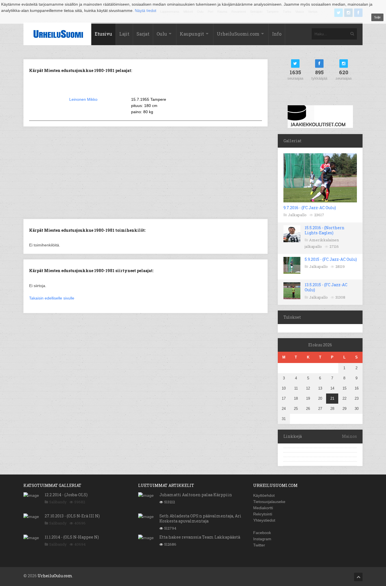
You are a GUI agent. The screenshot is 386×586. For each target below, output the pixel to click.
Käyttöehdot (264, 495)
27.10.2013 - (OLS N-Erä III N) (72, 516)
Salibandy (58, 501)
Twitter (259, 545)
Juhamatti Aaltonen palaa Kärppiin (195, 494)
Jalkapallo (297, 214)
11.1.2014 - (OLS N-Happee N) (72, 537)
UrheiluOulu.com (55, 575)
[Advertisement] (145, 172)
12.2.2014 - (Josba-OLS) (66, 494)
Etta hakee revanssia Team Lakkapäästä (199, 537)
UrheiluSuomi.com (238, 34)
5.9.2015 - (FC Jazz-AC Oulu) (331, 259)
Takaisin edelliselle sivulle (51, 298)
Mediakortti (263, 508)
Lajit (124, 34)
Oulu (162, 34)
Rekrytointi (262, 514)
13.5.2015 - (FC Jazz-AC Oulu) (326, 287)
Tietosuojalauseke (269, 501)
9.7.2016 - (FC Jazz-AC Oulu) (309, 207)
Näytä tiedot (145, 10)
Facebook (262, 532)
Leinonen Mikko (83, 99)
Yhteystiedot (264, 520)
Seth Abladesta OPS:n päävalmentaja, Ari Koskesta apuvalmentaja (200, 518)
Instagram (262, 539)
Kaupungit (192, 34)
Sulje (377, 17)
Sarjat (142, 34)
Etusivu (103, 34)
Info (276, 34)
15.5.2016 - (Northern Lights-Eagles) (324, 230)
